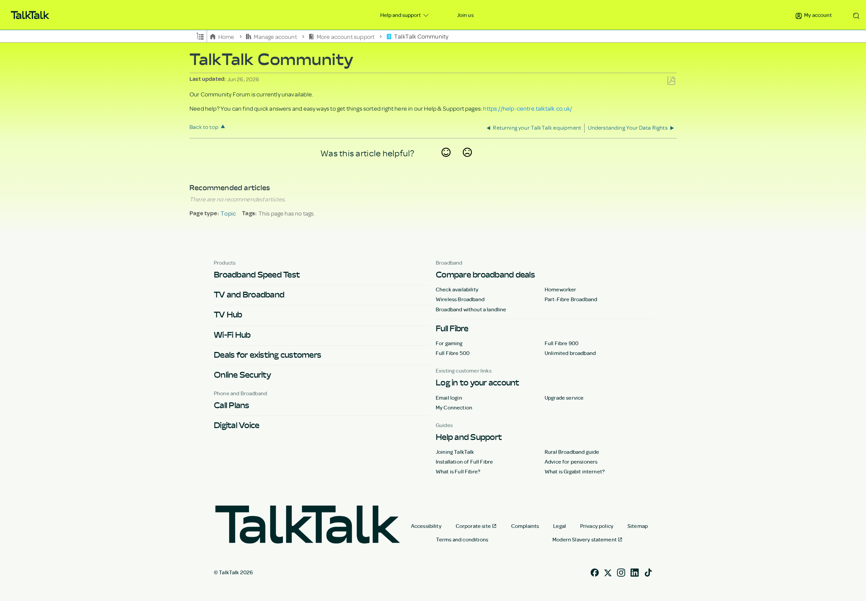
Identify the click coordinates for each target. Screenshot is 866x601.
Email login (449, 397)
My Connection (454, 407)
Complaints (525, 525)
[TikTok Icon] (648, 572)
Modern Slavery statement (584, 539)
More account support (345, 36)
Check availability (457, 289)
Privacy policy (596, 525)
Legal (559, 525)
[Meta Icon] (608, 572)
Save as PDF (671, 81)
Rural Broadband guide (572, 451)
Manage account (275, 36)
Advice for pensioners (571, 461)
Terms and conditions (462, 539)
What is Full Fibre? (458, 471)
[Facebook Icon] (595, 572)
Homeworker (560, 289)
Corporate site (473, 525)
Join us (465, 15)
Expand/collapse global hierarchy (200, 35)
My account (817, 15)
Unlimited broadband (570, 353)
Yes (446, 161)
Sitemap (638, 525)
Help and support (401, 15)
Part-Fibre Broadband (571, 299)
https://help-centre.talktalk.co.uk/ (527, 108)
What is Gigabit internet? (575, 471)
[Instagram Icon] (621, 572)
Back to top (204, 126)
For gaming (449, 343)
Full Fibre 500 (453, 353)
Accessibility (426, 525)
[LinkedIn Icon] (635, 572)
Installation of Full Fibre (464, 461)
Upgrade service (564, 397)
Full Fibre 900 (561, 343)
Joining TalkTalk (455, 451)
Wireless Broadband (460, 299)
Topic (228, 213)
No (467, 161)
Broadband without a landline (471, 309)
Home (226, 36)
